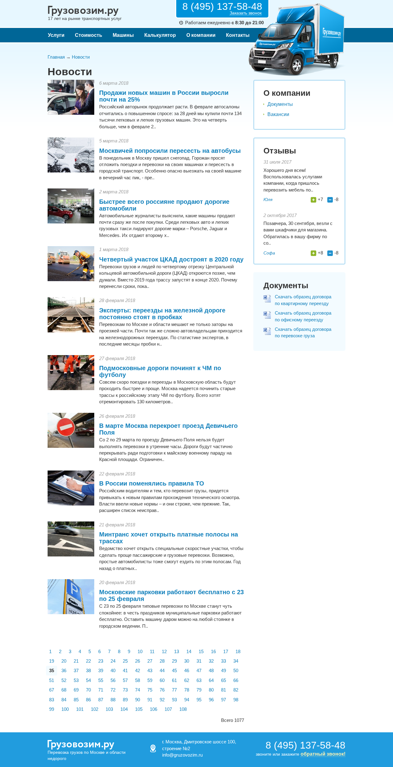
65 (223, 680)
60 (162, 680)
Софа (269, 252)
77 (174, 689)
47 (198, 670)
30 (186, 661)
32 (211, 661)
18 (237, 651)
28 (162, 661)
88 (113, 699)
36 (63, 670)
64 (211, 680)
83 (51, 699)
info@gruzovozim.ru (182, 754)
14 (188, 651)
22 (88, 661)
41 (125, 670)
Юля (267, 199)
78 (186, 689)
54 (88, 680)
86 (88, 699)
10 (140, 651)
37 (76, 670)
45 (174, 670)
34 (235, 661)
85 (76, 699)
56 (113, 680)
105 (138, 709)
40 (113, 670)
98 (235, 699)
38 (88, 670)
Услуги (56, 35)
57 (125, 680)
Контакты (238, 35)
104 (124, 709)
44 (162, 670)
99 (51, 709)
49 (223, 670)
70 (88, 689)
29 (174, 661)
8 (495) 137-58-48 (222, 6)
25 (125, 661)
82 (235, 689)
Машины (123, 35)
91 (149, 699)
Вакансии (278, 114)
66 (235, 680)
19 (51, 661)
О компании (201, 35)
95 (198, 699)
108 (183, 709)
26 (137, 661)
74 (137, 689)
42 (137, 670)
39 (100, 670)
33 (223, 661)
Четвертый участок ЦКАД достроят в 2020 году (171, 259)
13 (176, 651)
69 (76, 689)
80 (211, 689)
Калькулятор (160, 35)
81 (223, 689)
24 (113, 661)
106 (153, 709)
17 (225, 651)
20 (63, 661)
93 (174, 699)
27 (149, 661)
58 (137, 680)
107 (168, 709)
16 (213, 651)
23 (100, 661)
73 (125, 689)
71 (100, 689)
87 (100, 699)
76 (162, 689)
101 (80, 709)
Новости (81, 57)
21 (76, 661)
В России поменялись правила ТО (151, 483)
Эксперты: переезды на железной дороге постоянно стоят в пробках (162, 313)
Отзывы (279, 150)
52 (63, 680)
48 (211, 670)
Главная (56, 57)
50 (235, 670)
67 (51, 689)
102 (94, 709)
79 (198, 689)
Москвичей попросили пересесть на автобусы (170, 150)
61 (174, 680)
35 (51, 670)
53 (76, 680)
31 (198, 661)
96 (211, 699)
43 (149, 670)
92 (162, 699)
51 (51, 680)
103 (109, 709)
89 (125, 699)
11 (152, 651)
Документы (280, 104)
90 (137, 699)
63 (198, 680)
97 (223, 699)
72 (113, 689)
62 (186, 680)
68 (63, 689)
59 (149, 680)
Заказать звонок (246, 13)
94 (186, 699)
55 (100, 680)
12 (164, 651)
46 (186, 670)
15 (201, 651)
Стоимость (88, 35)
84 (63, 699)
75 (149, 689)
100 (65, 709)
